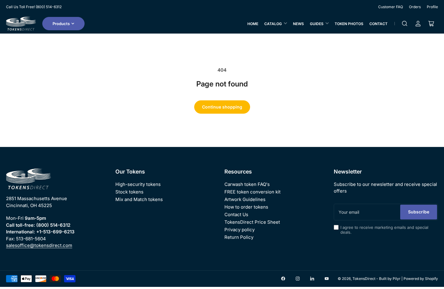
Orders (415, 7)
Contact (378, 23)
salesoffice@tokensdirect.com (39, 245)
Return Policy (238, 237)
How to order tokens (246, 207)
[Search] (404, 23)
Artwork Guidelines (244, 199)
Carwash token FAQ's (247, 184)
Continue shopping (222, 106)
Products (61, 23)
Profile (432, 7)
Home (252, 23)
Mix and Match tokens (139, 199)
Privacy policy (239, 229)
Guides (316, 23)
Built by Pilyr (390, 278)
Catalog (273, 23)
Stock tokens (129, 192)
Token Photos (349, 23)
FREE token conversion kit (252, 192)
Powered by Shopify (421, 278)
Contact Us (236, 214)
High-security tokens (138, 184)
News (298, 23)
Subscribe (418, 211)
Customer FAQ (390, 7)
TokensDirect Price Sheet (252, 222)
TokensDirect (363, 278)
